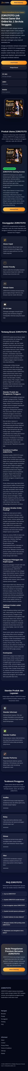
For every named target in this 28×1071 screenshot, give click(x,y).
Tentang (3, 1021)
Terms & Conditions (6, 1048)
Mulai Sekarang (18, 2)
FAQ (2, 1024)
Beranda (3, 1013)
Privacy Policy (5, 1045)
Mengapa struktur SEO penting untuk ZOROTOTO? (14, 924)
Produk (3, 1016)
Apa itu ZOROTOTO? (10, 894)
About (2, 1040)
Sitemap (3, 1050)
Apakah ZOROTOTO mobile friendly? (14, 899)
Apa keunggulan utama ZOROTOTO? (14, 905)
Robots (3, 1053)
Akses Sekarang (14, 969)
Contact (3, 1042)
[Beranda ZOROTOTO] (5, 2)
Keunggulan (4, 1019)
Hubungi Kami (14, 209)
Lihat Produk (14, 62)
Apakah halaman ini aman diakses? (14, 917)
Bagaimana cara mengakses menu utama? (13, 931)
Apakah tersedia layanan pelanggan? (14, 911)
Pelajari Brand (14, 67)
